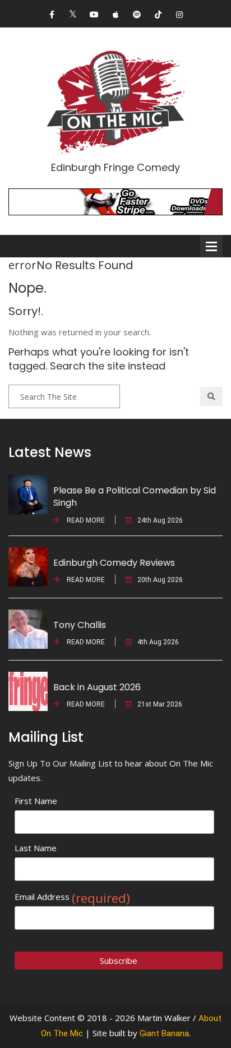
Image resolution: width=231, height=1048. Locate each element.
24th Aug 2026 (160, 520)
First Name (36, 800)
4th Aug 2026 (158, 642)
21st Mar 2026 (159, 704)
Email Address (72, 896)
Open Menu (211, 246)
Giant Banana (164, 1033)
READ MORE (85, 520)
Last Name (36, 847)
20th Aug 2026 (160, 580)
